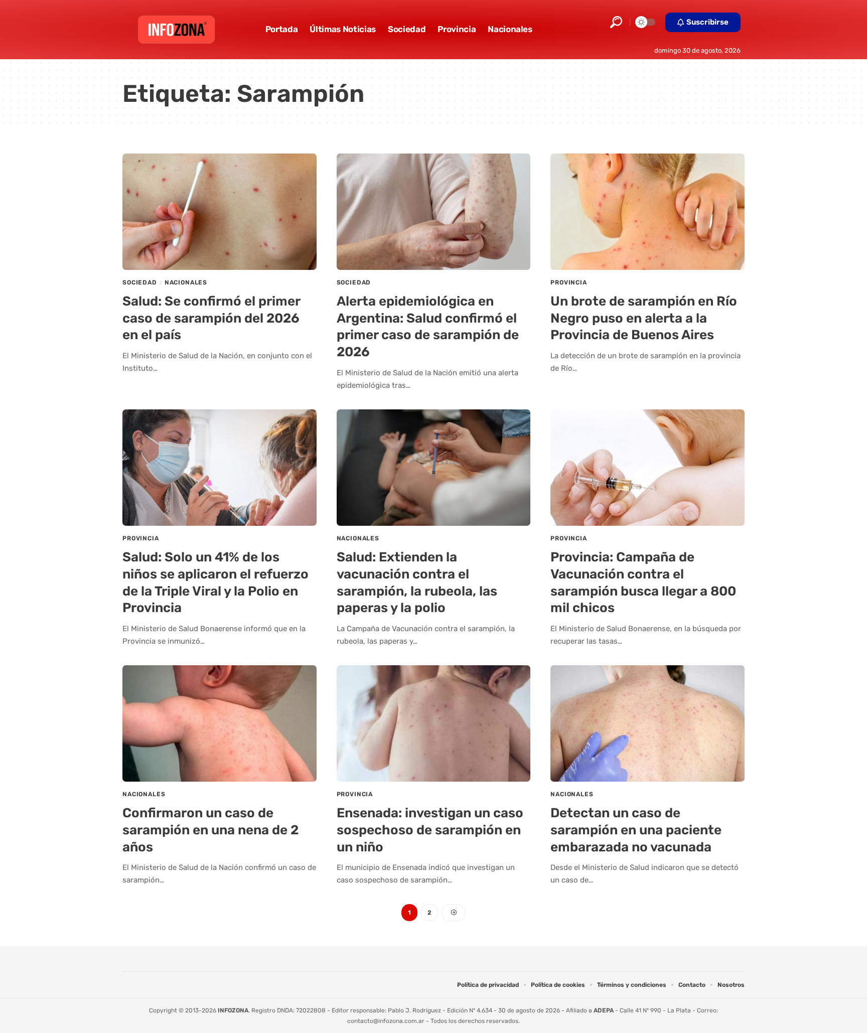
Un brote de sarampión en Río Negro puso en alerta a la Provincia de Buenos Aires (643, 318)
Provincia (568, 282)
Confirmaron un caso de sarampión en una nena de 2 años (210, 830)
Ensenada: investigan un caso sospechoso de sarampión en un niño (430, 830)
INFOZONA (233, 1010)
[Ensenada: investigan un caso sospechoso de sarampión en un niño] (434, 723)
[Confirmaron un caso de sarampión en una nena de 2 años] (219, 723)
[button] (616, 22)
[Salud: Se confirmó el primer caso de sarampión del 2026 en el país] (219, 212)
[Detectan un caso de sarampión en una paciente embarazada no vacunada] (647, 723)
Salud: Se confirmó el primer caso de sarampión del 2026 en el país (211, 318)
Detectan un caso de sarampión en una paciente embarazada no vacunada (635, 830)
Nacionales (186, 282)
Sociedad (139, 282)
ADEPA (604, 1010)
